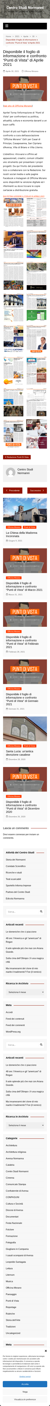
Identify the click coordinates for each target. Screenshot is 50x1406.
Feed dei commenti (15, 1025)
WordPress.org (13, 1032)
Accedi (9, 1012)
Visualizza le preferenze (25, 1399)
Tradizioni (11, 1326)
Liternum (10, 1275)
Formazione (12, 1236)
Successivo (35, 490)
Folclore (10, 1229)
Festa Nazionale (14, 1223)
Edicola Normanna (15, 898)
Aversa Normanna (15, 1158)
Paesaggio (11, 1294)
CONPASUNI (12, 1197)
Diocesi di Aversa (14, 1210)
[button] (45, 1350)
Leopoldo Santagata (16, 1262)
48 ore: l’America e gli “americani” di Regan (23, 940)
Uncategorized (13, 1333)
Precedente (14, 490)
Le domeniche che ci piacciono (21, 932)
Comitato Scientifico (16, 866)
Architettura (11, 1145)
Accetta (25, 1384)
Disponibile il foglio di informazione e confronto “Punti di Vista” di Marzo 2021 (24, 586)
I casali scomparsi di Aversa (19, 1255)
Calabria (10, 1165)
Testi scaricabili (13, 879)
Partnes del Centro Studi (18, 892)
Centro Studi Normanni (25, 8)
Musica (9, 1281)
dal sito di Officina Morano (18, 105)
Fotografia (11, 1242)
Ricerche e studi (14, 872)
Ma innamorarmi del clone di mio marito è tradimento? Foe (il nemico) (23, 970)
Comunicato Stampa (16, 1184)
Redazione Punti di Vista (18, 457)
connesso (20, 834)
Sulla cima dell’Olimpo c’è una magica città (25, 960)
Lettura (9, 1268)
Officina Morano (31, 71)
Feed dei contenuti (15, 1019)
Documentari (12, 1216)
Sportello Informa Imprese (18, 885)
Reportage (11, 1307)
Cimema (10, 1178)
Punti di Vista (29, 527)
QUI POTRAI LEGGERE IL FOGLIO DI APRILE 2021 (23, 196)
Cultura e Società (14, 1204)
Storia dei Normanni (16, 860)
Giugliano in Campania (17, 1249)
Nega (25, 1392)
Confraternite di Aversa (17, 1191)
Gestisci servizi (25, 1377)
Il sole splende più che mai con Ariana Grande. (24, 950)
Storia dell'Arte (13, 1320)
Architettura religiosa (16, 1152)
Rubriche (10, 1314)
